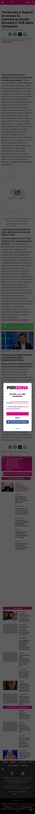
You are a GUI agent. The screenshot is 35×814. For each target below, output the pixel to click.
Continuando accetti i (17, 407)
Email (8, 403)
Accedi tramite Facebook (18, 422)
